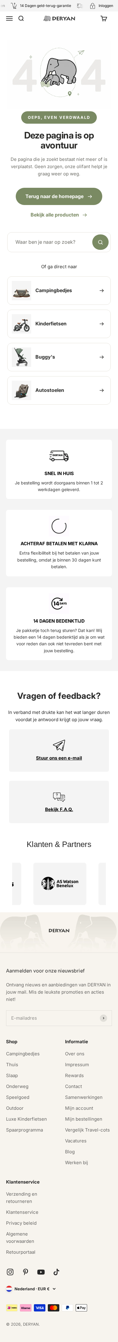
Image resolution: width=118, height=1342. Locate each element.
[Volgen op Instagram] (10, 1272)
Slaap (12, 1075)
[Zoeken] (100, 242)
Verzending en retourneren (21, 1197)
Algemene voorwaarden (20, 1237)
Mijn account (79, 1108)
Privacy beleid (21, 1223)
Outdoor (15, 1108)
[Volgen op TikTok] (56, 1272)
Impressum (77, 1064)
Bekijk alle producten (55, 215)
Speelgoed (17, 1097)
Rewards (74, 1075)
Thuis (12, 1064)
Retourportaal (20, 1252)
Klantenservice (22, 1212)
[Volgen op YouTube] (41, 1272)
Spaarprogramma (24, 1130)
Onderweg (17, 1086)
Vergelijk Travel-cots (87, 1130)
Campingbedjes (23, 1054)
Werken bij (76, 1162)
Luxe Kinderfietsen (26, 1119)
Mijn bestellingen (83, 1119)
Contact (73, 1086)
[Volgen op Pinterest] (25, 1272)
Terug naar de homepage (54, 196)
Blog (70, 1152)
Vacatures (76, 1141)
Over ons (74, 1054)
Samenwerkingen (84, 1097)
